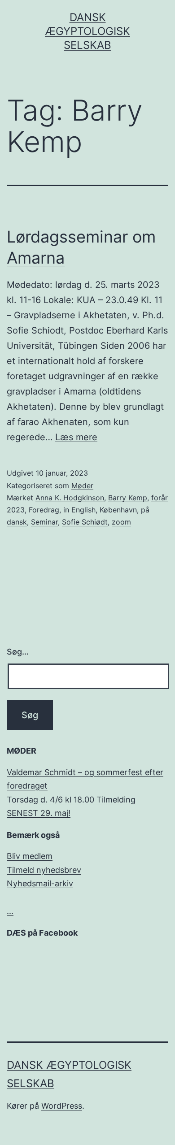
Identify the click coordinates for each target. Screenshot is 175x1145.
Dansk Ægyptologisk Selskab (87, 31)
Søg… (18, 651)
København (118, 509)
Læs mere (76, 437)
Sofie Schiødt (85, 521)
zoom (121, 521)
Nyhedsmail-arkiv (40, 883)
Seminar (44, 521)
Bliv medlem (29, 856)
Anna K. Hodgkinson (69, 497)
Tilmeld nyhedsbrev (44, 870)
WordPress (61, 1105)
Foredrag (44, 509)
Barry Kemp (127, 497)
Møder (82, 485)
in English (79, 509)
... (10, 911)
